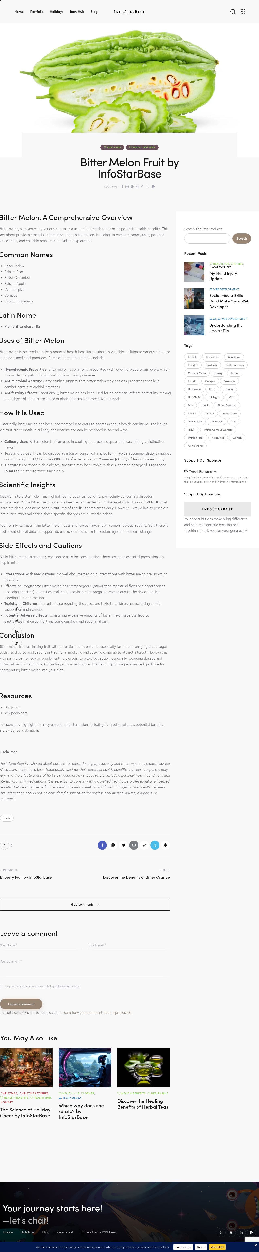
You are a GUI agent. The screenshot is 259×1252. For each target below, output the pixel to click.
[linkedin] (241, 1232)
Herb (7, 818)
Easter (235, 373)
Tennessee (216, 421)
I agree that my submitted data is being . (43, 986)
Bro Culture (212, 357)
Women (237, 437)
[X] (147, 186)
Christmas (234, 357)
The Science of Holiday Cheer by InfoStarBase (25, 1112)
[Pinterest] (132, 186)
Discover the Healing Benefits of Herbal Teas (142, 1104)
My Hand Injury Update (223, 275)
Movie (205, 405)
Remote (209, 413)
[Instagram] (127, 186)
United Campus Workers (218, 429)
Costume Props (235, 365)
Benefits (192, 357)
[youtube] (231, 1232)
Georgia (210, 381)
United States (196, 437)
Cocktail (193, 365)
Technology (195, 421)
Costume (211, 365)
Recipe (192, 413)
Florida (192, 381)
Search (242, 238)
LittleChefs (194, 397)
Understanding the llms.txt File (226, 327)
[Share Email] (137, 186)
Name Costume (227, 405)
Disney (218, 373)
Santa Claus (230, 413)
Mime (232, 397)
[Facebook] (122, 186)
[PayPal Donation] (153, 186)
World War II (195, 445)
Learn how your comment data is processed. (97, 1012)
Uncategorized (220, 267)
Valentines (218, 437)
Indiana (228, 389)
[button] (6, 845)
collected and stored (67, 986)
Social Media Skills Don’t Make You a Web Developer (229, 301)
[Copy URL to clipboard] (142, 186)
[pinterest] (221, 1232)
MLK (190, 405)
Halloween (194, 389)
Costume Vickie (197, 373)
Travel (191, 429)
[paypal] (251, 1232)
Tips (233, 421)
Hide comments (82, 904)
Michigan (214, 397)
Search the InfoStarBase (203, 229)
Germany (229, 381)
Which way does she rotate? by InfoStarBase (81, 1111)
